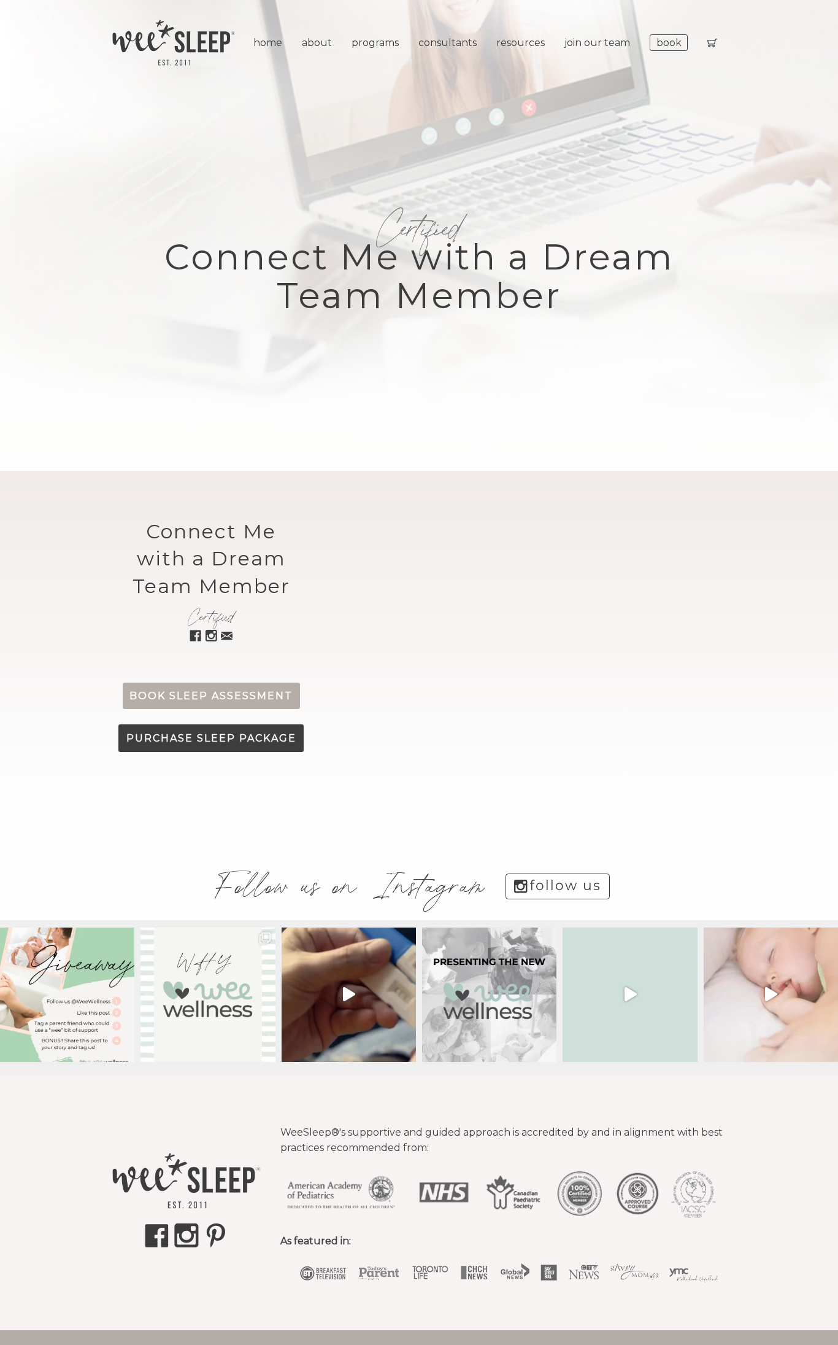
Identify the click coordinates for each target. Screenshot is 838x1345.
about (317, 42)
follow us (565, 885)
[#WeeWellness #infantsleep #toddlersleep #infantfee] (207, 995)
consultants (447, 42)
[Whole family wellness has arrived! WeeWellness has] (630, 995)
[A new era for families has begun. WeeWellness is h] (349, 995)
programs (375, 42)
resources (520, 42)
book (669, 42)
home (267, 42)
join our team (597, 42)
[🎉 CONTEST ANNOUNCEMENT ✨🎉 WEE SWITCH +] (67, 995)
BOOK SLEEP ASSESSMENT (211, 696)
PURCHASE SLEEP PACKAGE (211, 738)
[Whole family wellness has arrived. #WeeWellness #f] (489, 995)
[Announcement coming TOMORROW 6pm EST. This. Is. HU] (771, 995)
